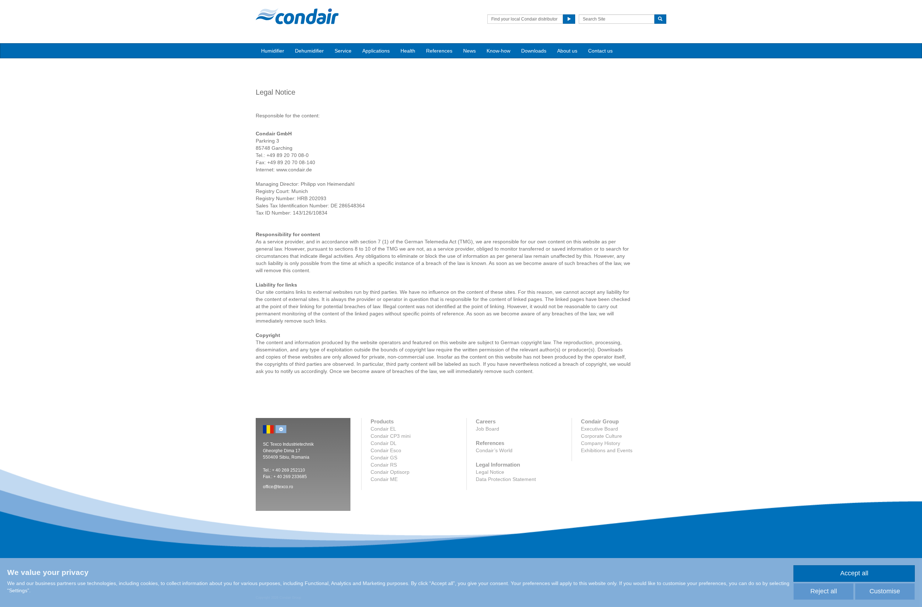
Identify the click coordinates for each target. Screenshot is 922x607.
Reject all (823, 591)
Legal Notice (490, 472)
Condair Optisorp (390, 472)
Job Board (487, 429)
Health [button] (407, 51)
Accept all (854, 573)
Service (343, 51)
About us (567, 51)
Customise (884, 591)
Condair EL (383, 429)
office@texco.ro (278, 486)
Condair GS (384, 457)
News (469, 51)
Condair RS (384, 465)
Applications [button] (376, 51)
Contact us (600, 51)
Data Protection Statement (506, 479)
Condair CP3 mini (391, 436)
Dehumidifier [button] (309, 51)
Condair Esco (386, 450)
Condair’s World (494, 450)
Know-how (498, 51)
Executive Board (599, 429)
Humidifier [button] (272, 51)
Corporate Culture (601, 436)
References (439, 51)
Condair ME (384, 479)
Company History (600, 443)
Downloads (533, 51)
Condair (297, 16)
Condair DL (384, 443)
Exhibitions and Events (606, 450)
